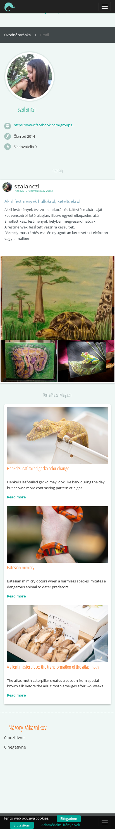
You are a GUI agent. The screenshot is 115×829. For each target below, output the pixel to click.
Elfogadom (68, 818)
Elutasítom (22, 825)
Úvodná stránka (18, 34)
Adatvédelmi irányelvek (60, 824)
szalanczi (27, 186)
